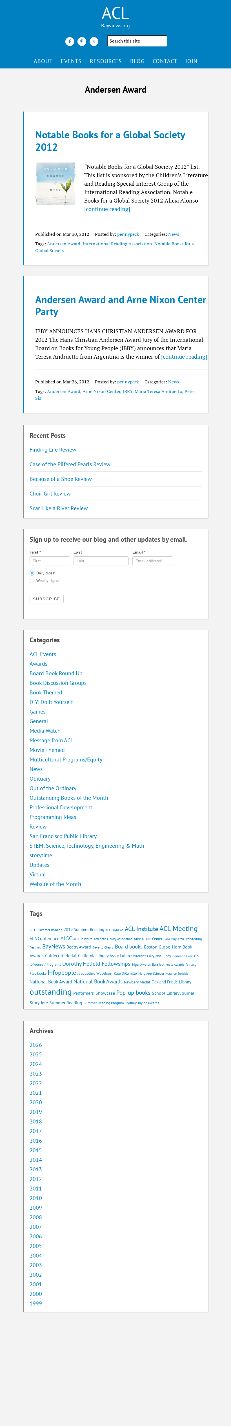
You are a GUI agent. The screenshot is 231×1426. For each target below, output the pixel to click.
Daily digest (45, 573)
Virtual (38, 874)
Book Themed (46, 692)
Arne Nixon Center (101, 391)
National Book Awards (98, 981)
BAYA (167, 939)
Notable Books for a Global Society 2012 (110, 140)
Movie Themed (47, 750)
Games (37, 711)
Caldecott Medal (61, 955)
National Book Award (51, 982)
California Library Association (104, 955)
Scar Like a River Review (59, 508)
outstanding (51, 991)
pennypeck (128, 234)
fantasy (191, 964)
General (39, 721)
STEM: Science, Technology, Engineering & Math (87, 845)
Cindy (167, 956)
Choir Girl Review (50, 493)
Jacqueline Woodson (94, 973)
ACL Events (43, 654)
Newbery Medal (137, 982)
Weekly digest (47, 581)
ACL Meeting (178, 928)
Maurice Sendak (177, 973)
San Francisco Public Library (63, 836)
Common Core (182, 956)
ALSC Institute (82, 939)
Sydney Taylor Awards (142, 1003)
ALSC (66, 938)
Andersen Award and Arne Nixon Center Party (120, 305)
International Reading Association (117, 244)
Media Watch (45, 730)
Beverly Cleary (103, 947)
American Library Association (113, 939)
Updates (39, 865)
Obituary (40, 778)
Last (78, 552)
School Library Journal (173, 993)
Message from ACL (51, 740)
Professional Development (61, 807)
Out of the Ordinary (53, 788)
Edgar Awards (141, 964)
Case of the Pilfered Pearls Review (70, 464)
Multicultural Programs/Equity (68, 759)
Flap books (38, 973)
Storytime (39, 1002)
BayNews (53, 946)
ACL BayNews (114, 930)
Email (138, 552)
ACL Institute (141, 929)
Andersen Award (63, 244)
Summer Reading (65, 1002)
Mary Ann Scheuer (151, 973)
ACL (115, 13)
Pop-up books (133, 992)
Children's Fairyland (146, 956)
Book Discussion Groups (58, 683)
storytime (41, 855)
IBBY (127, 391)
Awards (38, 663)
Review (38, 826)
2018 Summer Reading (46, 930)
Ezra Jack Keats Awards (168, 964)
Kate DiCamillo (125, 973)
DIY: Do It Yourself (51, 702)
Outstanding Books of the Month (69, 797)
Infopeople (62, 972)
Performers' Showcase (94, 993)
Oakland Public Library (171, 982)
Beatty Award (78, 947)
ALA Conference (44, 938)
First (35, 552)
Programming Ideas (53, 817)
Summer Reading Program (104, 1003)
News (173, 234)
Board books (129, 946)
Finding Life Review (53, 449)
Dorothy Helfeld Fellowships (96, 963)
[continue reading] (107, 209)
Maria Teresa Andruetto (158, 391)
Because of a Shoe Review (61, 479)
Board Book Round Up (56, 673)
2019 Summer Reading (84, 929)
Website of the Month (55, 884)
